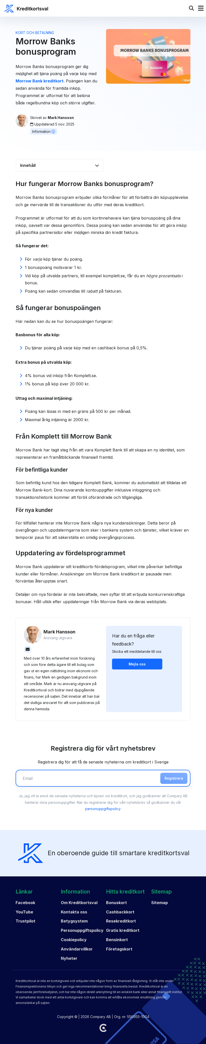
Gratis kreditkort (122, 930)
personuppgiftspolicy (102, 809)
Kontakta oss (74, 911)
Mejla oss (137, 664)
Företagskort (119, 948)
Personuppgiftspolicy (82, 930)
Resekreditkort (121, 921)
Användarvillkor (77, 948)
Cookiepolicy (74, 939)
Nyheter (69, 958)
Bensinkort (117, 939)
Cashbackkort (120, 911)
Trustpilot (25, 921)
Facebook (25, 902)
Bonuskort (116, 902)
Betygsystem (74, 921)
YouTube (24, 911)
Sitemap (159, 902)
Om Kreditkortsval (79, 902)
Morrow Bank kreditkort (40, 80)
